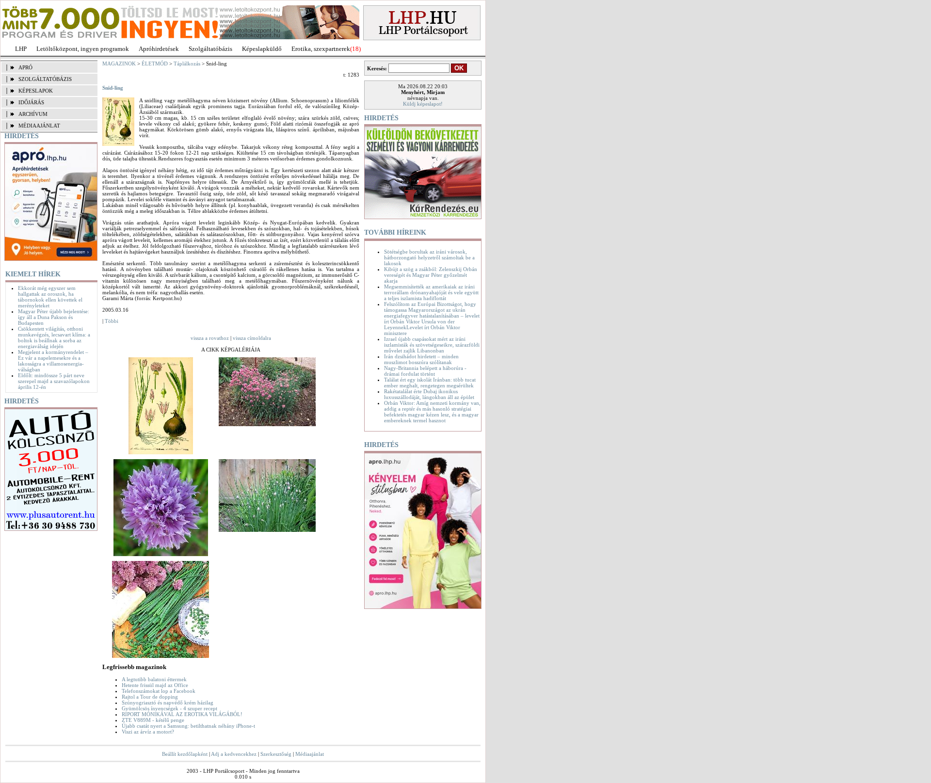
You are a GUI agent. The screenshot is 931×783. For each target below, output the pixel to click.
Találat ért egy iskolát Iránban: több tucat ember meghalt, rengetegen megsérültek (430, 382)
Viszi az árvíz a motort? (148, 732)
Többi (111, 321)
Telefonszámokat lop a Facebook (158, 691)
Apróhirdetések (159, 48)
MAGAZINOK (119, 63)
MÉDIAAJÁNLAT (39, 125)
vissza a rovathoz (210, 338)
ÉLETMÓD (155, 63)
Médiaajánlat (309, 754)
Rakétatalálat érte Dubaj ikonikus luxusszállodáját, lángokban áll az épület (429, 394)
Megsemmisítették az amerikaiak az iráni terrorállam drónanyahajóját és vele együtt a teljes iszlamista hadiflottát (431, 292)
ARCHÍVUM (33, 114)
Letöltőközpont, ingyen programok (82, 48)
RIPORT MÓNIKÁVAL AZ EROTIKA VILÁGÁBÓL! (182, 714)
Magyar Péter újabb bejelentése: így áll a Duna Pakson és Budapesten (53, 317)
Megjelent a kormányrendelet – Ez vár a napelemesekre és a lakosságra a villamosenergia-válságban (53, 360)
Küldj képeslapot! (423, 104)
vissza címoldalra (252, 338)
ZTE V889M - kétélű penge (153, 720)
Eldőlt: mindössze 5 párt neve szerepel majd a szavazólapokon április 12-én (54, 381)
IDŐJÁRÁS (31, 102)
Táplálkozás (187, 63)
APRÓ (25, 67)
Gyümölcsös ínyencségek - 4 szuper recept (169, 708)
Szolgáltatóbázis (210, 48)
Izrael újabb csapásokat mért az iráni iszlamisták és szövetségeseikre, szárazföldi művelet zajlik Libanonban (432, 344)
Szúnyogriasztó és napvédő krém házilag (167, 702)
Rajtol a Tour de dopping (150, 697)
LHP (21, 48)
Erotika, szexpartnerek (320, 48)
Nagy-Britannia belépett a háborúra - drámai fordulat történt (425, 371)
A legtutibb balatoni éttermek (154, 679)
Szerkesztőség (275, 754)
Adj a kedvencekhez (234, 754)
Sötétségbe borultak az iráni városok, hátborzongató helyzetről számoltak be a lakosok (429, 257)
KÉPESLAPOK (35, 91)
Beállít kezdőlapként (185, 754)
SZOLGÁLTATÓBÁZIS (45, 79)
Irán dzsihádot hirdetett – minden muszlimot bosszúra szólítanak (421, 359)
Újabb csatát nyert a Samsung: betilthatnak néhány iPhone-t (188, 726)
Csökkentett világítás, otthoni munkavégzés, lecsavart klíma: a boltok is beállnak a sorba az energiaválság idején (54, 337)
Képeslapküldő (262, 48)
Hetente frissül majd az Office (155, 685)
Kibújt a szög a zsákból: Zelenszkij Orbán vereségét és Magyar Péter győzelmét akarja (430, 275)
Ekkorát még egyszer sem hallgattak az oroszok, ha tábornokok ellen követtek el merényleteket (50, 296)
